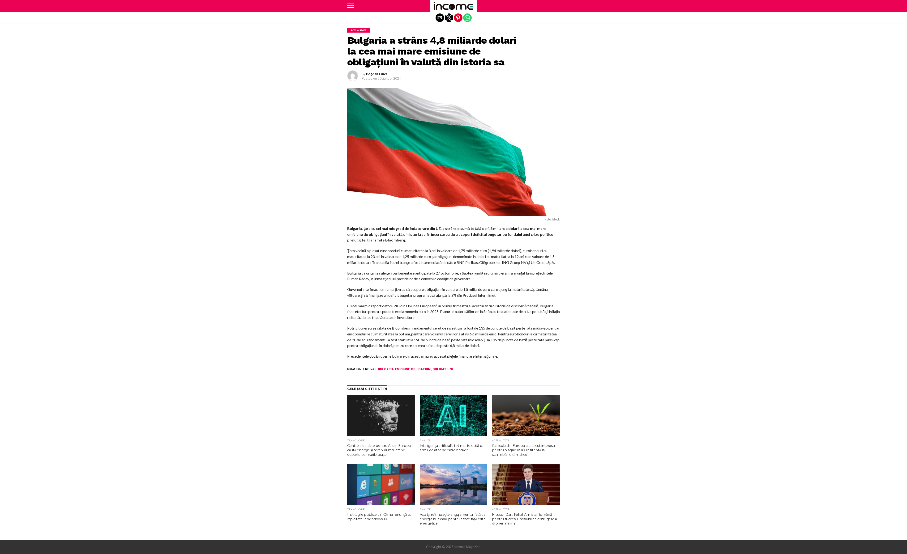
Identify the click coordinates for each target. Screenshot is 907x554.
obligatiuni (442, 369)
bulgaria (386, 369)
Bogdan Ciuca (377, 74)
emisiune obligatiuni (413, 369)
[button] (350, 6)
